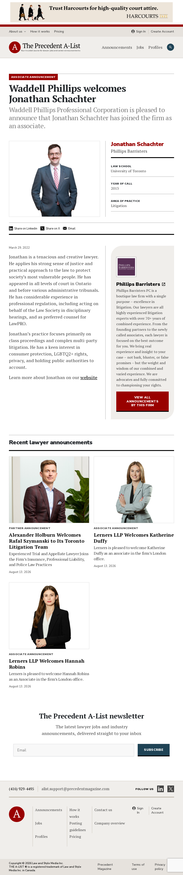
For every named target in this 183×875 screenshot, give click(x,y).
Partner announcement (29, 528)
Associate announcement (116, 528)
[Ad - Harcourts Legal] (91, 11)
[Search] (170, 47)
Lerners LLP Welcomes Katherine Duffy (134, 538)
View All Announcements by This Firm (142, 401)
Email (71, 229)
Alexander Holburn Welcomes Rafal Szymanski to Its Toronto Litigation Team (46, 541)
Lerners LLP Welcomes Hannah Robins (46, 664)
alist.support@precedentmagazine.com (75, 788)
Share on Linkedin (25, 229)
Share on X (53, 229)
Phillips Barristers (138, 284)
